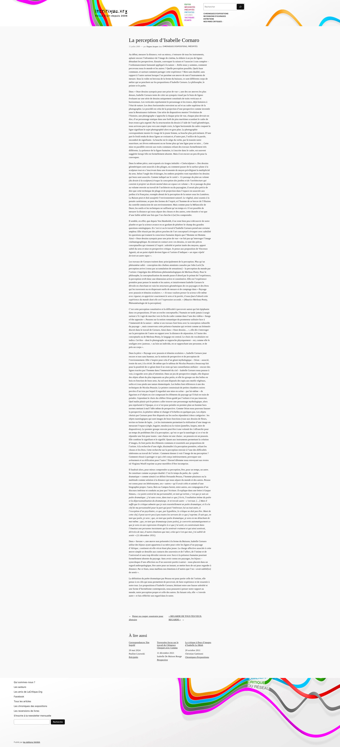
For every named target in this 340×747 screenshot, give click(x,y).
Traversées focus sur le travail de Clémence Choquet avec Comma (167, 645)
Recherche (58, 722)
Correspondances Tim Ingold (139, 643)
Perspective (162, 660)
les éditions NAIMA (31, 742)
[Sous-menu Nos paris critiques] (222, 21)
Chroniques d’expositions (175, 46)
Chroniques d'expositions (197, 657)
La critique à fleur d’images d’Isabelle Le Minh (198, 643)
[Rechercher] (240, 7)
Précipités (192, 46)
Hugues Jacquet (152, 46)
